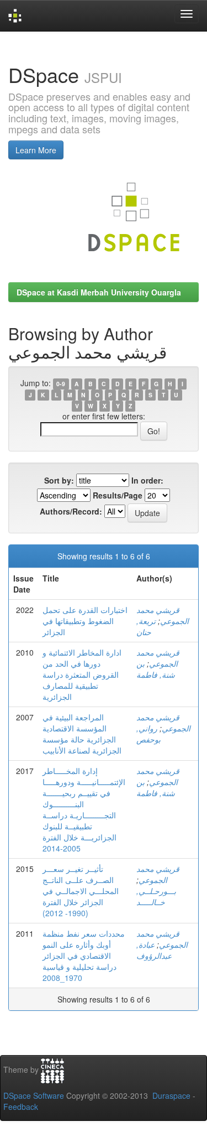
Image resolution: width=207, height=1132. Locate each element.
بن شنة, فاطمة (155, 669)
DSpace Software (33, 1095)
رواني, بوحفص (148, 734)
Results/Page (117, 495)
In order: (147, 480)
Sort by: (59, 480)
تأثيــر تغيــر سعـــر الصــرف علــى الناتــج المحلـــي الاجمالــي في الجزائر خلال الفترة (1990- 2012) (81, 890)
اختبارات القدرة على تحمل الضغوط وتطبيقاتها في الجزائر (85, 620)
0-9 (60, 384)
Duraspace (171, 1095)
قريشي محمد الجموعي (162, 615)
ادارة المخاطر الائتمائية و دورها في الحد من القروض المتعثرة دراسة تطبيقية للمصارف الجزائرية (82, 674)
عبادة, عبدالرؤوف (154, 950)
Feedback (20, 1106)
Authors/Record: (71, 511)
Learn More (35, 149)
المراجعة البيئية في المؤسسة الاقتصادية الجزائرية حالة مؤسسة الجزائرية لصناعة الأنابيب (82, 734)
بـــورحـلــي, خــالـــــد (156, 896)
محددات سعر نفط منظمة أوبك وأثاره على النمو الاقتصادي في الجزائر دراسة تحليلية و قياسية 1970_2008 (84, 955)
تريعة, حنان (146, 626)
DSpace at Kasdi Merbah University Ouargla (99, 292)
